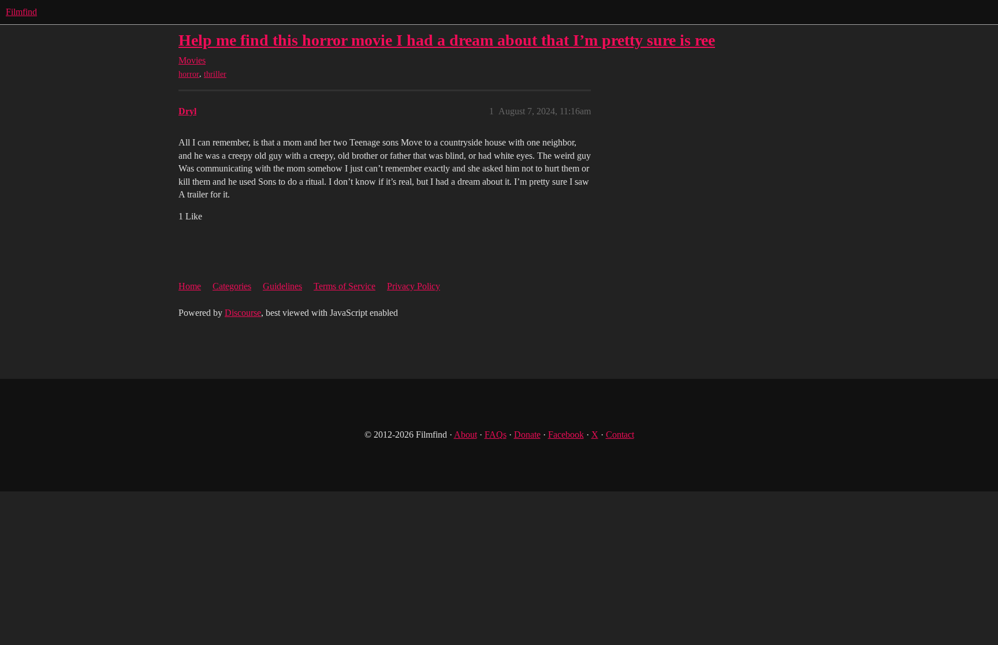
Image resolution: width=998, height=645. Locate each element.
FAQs (496, 434)
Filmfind (21, 12)
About (465, 434)
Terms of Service (344, 286)
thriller (215, 74)
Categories (232, 286)
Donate (527, 434)
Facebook (566, 434)
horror (188, 74)
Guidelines (282, 286)
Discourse (243, 313)
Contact (620, 434)
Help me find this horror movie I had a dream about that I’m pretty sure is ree (446, 40)
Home (189, 286)
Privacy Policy (413, 286)
